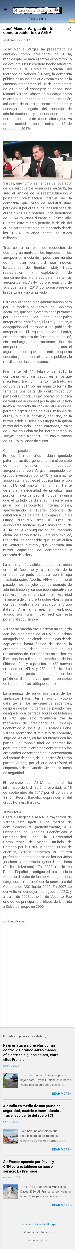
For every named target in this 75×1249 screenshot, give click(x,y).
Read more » (62, 1093)
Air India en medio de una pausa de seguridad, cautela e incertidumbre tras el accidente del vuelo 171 (32, 1111)
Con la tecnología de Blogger (37, 1224)
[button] (69, 29)
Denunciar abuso (38, 1240)
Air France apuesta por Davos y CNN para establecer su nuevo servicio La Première (28, 1166)
